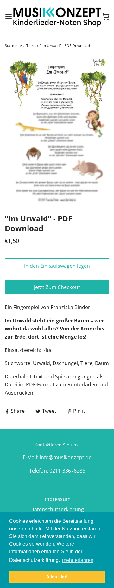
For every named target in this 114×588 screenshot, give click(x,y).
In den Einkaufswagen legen (57, 265)
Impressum (57, 498)
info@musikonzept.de (66, 457)
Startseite (13, 45)
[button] (57, 131)
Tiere (30, 45)
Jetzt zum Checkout (57, 287)
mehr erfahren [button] (77, 560)
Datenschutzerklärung (57, 509)
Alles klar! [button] (57, 576)
